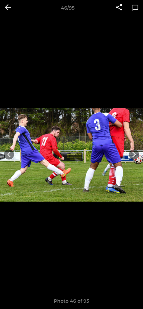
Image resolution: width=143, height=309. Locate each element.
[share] (119, 8)
